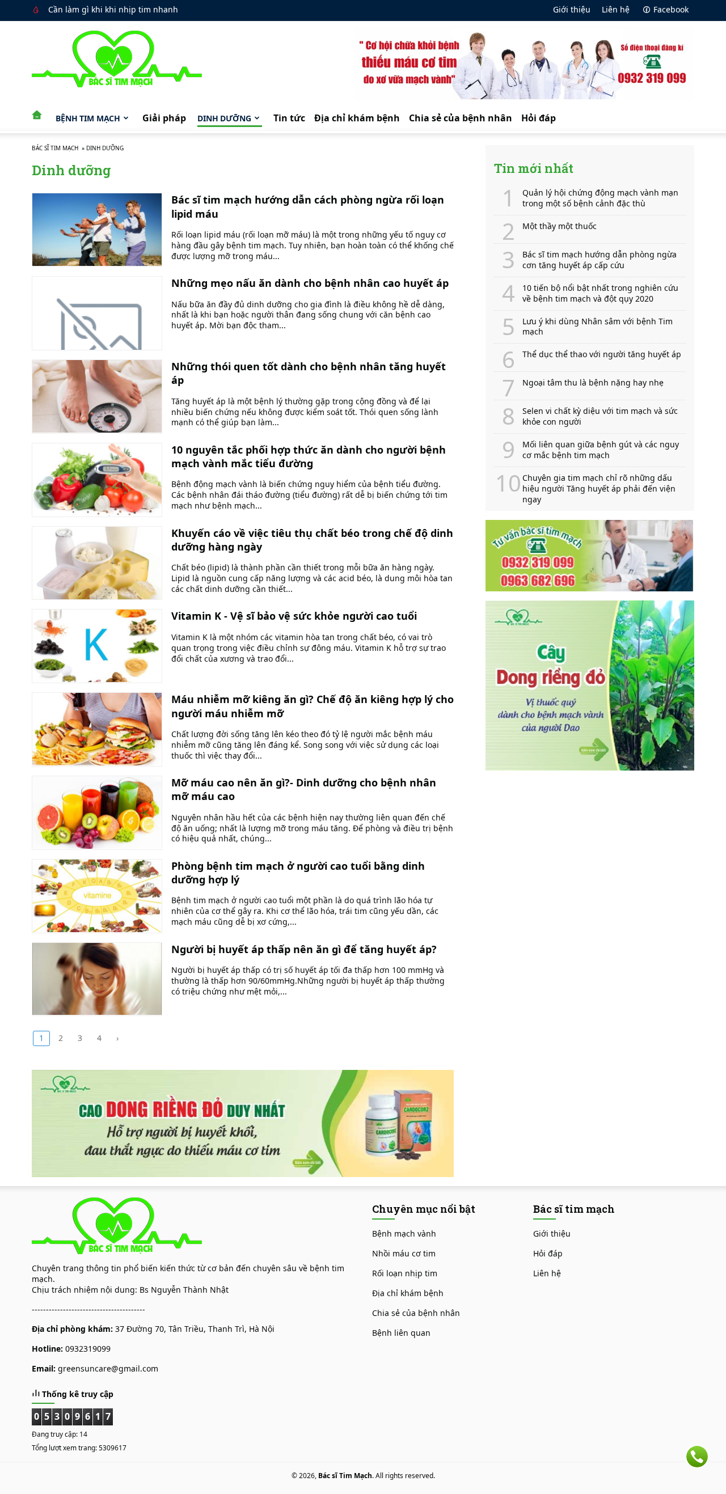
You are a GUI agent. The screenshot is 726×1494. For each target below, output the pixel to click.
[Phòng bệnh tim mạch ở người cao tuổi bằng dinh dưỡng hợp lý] (97, 896)
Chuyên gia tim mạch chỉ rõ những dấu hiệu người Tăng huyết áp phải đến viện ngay (599, 489)
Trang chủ (40, 112)
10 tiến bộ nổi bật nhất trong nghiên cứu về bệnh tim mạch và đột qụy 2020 (600, 293)
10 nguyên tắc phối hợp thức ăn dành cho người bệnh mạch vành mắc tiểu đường (308, 456)
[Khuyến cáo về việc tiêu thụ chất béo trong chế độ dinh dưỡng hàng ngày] (97, 563)
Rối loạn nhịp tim (404, 1273)
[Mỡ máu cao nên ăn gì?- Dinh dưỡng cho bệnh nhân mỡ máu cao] (97, 813)
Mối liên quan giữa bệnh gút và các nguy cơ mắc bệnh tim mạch (600, 449)
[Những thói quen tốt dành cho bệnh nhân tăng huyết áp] (97, 396)
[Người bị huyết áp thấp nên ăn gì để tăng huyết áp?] (97, 979)
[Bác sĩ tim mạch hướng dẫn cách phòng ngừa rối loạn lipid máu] (97, 230)
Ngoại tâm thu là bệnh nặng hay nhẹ (593, 383)
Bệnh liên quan (401, 1332)
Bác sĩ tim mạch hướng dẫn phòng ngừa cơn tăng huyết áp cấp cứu (599, 259)
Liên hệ (616, 9)
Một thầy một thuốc (559, 226)
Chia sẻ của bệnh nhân (460, 118)
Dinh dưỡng (224, 118)
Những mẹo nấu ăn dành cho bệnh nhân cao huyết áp (310, 283)
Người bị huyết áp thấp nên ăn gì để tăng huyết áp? (304, 949)
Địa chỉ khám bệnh (357, 118)
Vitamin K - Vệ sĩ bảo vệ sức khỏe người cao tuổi (294, 616)
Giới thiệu (571, 9)
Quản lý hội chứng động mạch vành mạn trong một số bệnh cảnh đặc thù (600, 198)
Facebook (671, 9)
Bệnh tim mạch (88, 118)
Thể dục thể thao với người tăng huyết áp (601, 354)
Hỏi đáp (538, 118)
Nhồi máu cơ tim (404, 1253)
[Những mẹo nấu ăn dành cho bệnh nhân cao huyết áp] (97, 313)
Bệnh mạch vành (404, 1233)
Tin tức (289, 118)
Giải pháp (164, 118)
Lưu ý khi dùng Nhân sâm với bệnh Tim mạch (597, 326)
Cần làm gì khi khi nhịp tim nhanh (113, 9)
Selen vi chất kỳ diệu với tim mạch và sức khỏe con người (600, 416)
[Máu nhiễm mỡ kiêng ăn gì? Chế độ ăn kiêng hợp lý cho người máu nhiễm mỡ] (97, 729)
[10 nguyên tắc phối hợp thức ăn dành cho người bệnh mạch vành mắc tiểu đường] (97, 480)
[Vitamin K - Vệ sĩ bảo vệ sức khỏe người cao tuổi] (97, 646)
